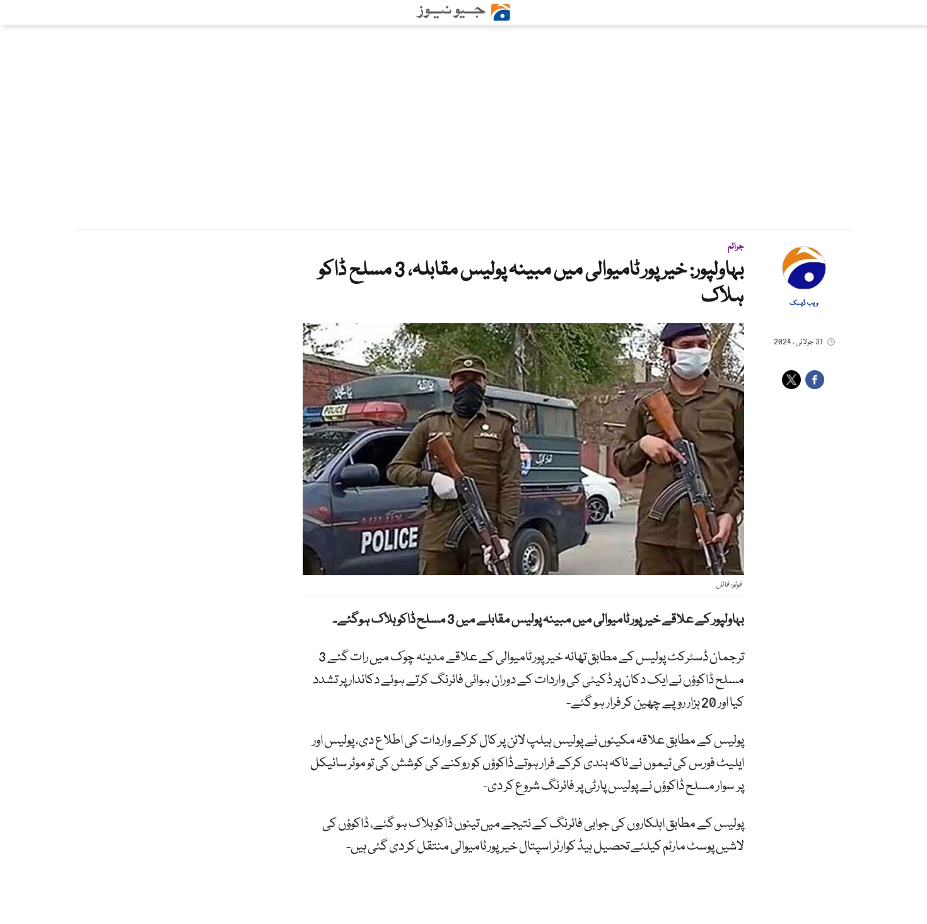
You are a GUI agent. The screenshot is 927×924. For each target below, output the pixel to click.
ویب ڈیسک (804, 303)
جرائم (736, 247)
